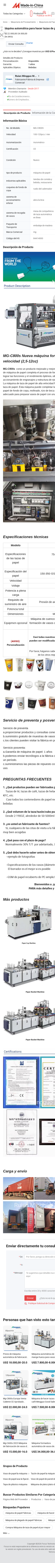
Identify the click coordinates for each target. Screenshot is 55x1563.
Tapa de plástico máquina (15, 1484)
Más (5, 1533)
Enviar (30, 1298)
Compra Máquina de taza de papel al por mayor (28, 1527)
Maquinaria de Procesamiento (23, 22)
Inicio (5, 22)
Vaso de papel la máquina (15, 1473)
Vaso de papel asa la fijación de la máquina (17, 1478)
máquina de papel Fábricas (18, 1512)
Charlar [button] (29, 42)
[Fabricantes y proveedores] (27, 5)
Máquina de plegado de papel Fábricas (24, 1520)
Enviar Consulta (16, 43)
